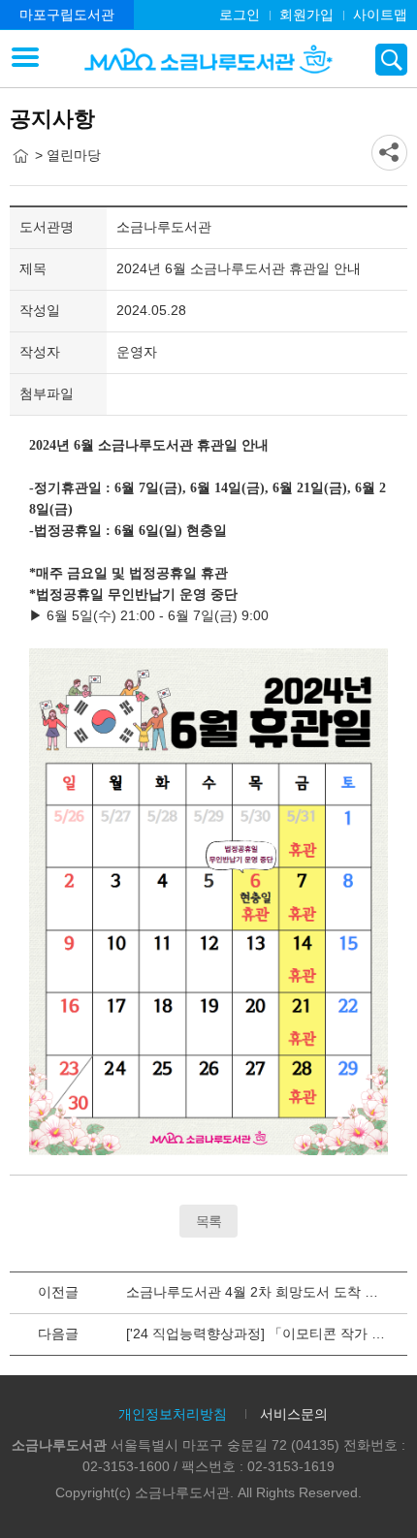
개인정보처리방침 (172, 1414)
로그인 (239, 14)
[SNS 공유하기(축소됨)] (389, 153)
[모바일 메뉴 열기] (25, 59)
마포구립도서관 (66, 14)
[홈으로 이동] (20, 156)
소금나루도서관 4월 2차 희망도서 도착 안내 (259, 1292)
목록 (208, 1221)
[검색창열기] (391, 60)
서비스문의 (294, 1414)
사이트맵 (380, 14)
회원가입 (306, 14)
